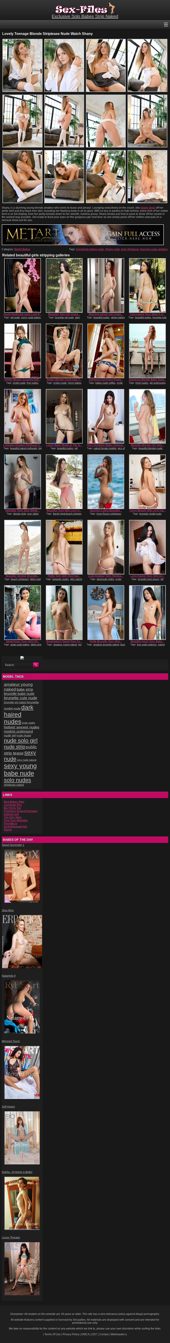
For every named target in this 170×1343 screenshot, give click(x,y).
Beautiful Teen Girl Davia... (64, 314)
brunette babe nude (19, 694)
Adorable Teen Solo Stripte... (22, 510)
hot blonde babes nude (90, 249)
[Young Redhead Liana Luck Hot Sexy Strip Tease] (22, 285)
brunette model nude (150, 513)
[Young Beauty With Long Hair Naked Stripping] (147, 481)
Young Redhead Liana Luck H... (22, 314)
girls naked (76, 579)
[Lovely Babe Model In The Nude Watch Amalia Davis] (64, 416)
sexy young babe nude (20, 769)
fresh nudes (141, 383)
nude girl (10, 735)
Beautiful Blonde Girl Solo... (147, 445)
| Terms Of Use (52, 1334)
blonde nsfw (19, 513)
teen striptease (130, 249)
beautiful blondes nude (150, 448)
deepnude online (105, 579)
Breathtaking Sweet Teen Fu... (64, 641)
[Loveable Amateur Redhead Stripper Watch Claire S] (22, 416)
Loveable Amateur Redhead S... (22, 445)
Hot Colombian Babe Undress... (106, 445)
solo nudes (17, 780)
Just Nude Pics (13, 805)
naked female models (105, 448)
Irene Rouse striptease (109, 513)
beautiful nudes (101, 317)
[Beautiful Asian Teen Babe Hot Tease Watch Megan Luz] (147, 612)
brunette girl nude (64, 317)
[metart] (83, 244)
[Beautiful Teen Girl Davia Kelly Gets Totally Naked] (64, 285)
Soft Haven (8, 1106)
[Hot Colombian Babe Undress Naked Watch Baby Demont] (106, 416)
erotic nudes (28, 722)
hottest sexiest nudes (21, 727)
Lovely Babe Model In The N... (64, 445)
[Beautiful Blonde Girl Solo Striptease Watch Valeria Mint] (147, 416)
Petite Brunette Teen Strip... (106, 641)
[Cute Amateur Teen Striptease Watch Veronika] (106, 547)
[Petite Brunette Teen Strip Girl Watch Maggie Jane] (106, 612)
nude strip (14, 747)
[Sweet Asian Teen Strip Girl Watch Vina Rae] (22, 612)
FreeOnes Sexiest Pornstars (21, 811)
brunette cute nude (20, 698)
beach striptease (20, 579)
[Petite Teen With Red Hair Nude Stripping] (64, 547)
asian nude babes (19, 644)
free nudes (32, 383)
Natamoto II (8, 975)
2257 (94, 1334)
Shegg (8, 829)
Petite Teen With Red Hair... (64, 576)
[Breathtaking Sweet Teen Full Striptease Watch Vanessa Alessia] (64, 612)
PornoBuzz (10, 823)
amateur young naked (65, 644)
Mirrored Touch (11, 1041)
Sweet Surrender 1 (13, 845)
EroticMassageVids (15, 826)
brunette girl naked (15, 702)
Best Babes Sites (14, 801)
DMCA (85, 1334)
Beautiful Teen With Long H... (64, 510)
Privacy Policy (71, 1334)
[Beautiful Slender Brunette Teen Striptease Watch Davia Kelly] (22, 547)
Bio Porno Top (12, 808)
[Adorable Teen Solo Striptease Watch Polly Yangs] (22, 481)
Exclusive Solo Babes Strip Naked (85, 16)
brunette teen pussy (148, 579)
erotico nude (60, 383)
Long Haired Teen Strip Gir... (147, 576)
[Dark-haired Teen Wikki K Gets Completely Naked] (147, 285)
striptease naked (14, 784)
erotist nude (19, 383)
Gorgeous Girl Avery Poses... (106, 379)
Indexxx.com (11, 814)
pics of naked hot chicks (107, 449)
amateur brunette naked (106, 644)
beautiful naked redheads (23, 448)
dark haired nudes (18, 714)
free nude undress (147, 644)
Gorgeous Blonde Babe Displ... (147, 379)
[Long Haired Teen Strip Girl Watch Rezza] (147, 547)
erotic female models (108, 384)
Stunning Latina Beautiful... (106, 510)
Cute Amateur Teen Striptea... (105, 576)
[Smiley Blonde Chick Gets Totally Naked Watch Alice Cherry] (64, 351)
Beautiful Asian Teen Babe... (147, 641)
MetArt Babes (22, 249)
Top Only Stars (12, 817)
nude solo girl (21, 740)
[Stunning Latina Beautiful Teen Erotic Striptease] (106, 481)
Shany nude (112, 249)
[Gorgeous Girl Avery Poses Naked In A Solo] (106, 351)
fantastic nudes (60, 579)
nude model (24, 735)
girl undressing (157, 383)
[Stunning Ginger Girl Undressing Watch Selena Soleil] (106, 285)
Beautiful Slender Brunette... (22, 576)
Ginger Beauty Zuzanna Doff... (22, 379)
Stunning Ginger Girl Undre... (106, 314)
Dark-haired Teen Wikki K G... (147, 314)
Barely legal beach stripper (67, 513)
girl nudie (15, 317)
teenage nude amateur (154, 249)
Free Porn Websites (16, 820)
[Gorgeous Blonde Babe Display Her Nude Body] (147, 351)
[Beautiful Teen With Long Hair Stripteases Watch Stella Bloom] (64, 481)
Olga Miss (8, 910)
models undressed (18, 731)
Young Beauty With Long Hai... (147, 510)
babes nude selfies (105, 383)
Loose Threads (11, 1237)
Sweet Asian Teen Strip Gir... (22, 641)
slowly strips (148, 207)
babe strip (25, 689)
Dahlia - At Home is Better (17, 1172)
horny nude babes (31, 317)
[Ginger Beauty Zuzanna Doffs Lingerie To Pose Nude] (22, 351)
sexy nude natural (26, 760)
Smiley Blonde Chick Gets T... (64, 379)
